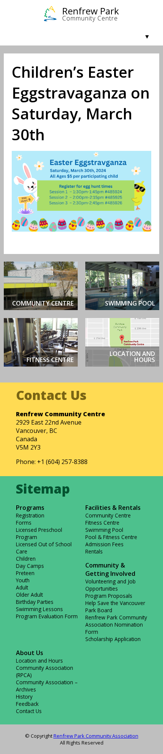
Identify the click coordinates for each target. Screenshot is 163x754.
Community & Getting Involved (110, 569)
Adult (22, 587)
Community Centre (108, 515)
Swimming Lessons (39, 609)
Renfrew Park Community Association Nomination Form (116, 624)
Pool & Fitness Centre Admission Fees (111, 540)
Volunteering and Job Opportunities (110, 585)
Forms (23, 522)
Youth (23, 580)
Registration (30, 515)
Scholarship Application (113, 639)
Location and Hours (39, 660)
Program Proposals (108, 595)
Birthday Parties (34, 601)
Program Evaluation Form (47, 616)
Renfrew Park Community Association (95, 735)
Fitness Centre (102, 522)
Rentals (94, 551)
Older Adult (29, 594)
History (24, 696)
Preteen (25, 573)
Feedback (27, 703)
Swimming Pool (104, 529)
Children (26, 558)
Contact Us (29, 711)
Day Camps (30, 565)
